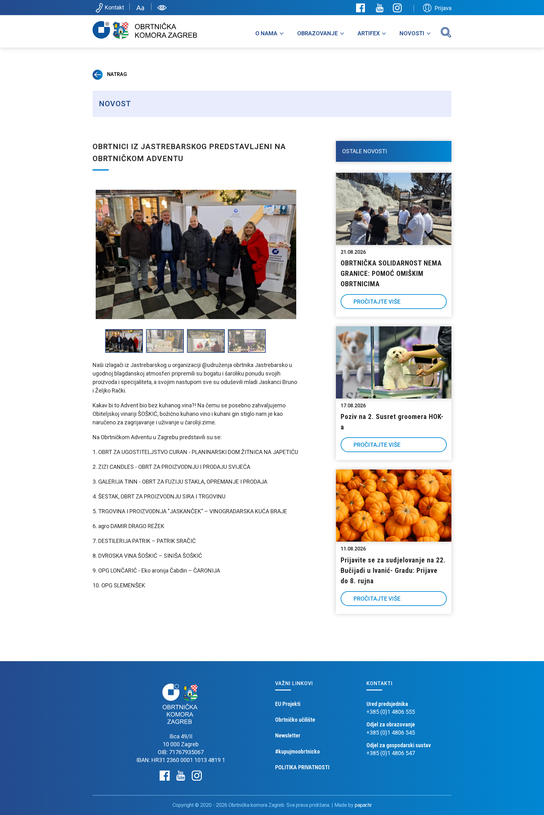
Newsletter (287, 735)
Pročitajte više (377, 301)
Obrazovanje (317, 33)
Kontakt (114, 7)
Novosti (412, 33)
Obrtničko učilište (295, 719)
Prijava (443, 8)
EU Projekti (287, 704)
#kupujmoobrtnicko (297, 751)
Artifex (369, 33)
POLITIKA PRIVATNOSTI (302, 767)
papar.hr (363, 805)
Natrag (116, 74)
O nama (266, 33)
